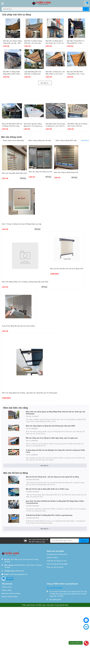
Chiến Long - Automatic (45, 605)
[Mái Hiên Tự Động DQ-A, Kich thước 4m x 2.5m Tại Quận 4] (55, 28)
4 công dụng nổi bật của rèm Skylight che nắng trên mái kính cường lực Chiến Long (55, 451)
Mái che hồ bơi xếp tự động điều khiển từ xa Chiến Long (47, 489)
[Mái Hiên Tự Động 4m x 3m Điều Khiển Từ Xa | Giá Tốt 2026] (55, 59)
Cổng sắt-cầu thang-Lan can (57, 561)
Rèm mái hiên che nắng (15, 407)
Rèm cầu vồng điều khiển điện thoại (14, 173)
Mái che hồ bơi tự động (15, 472)
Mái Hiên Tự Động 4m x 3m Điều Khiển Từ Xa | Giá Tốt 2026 (55, 74)
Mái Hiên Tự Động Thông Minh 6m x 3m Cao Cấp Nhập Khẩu (33, 43)
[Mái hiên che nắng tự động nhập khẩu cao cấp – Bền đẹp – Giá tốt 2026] (12, 28)
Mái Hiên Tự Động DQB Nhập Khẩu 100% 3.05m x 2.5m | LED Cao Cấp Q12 (12, 74)
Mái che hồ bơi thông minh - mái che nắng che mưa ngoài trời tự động (52, 477)
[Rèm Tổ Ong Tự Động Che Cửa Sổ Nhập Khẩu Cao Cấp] (21, 201)
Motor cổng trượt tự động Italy (13, 140)
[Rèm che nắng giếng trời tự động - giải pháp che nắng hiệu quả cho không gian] (29, 362)
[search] (86, 9)
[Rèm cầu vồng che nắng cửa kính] (40, 157)
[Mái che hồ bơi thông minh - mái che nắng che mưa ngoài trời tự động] (13, 480)
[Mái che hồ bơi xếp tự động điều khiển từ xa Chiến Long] (13, 492)
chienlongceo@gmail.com (18, 574)
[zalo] (86, 627)
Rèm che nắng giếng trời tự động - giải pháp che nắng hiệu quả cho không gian (29, 393)
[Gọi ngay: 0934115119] (86, 643)
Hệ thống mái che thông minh (57, 554)
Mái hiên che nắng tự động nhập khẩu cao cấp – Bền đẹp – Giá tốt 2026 (12, 43)
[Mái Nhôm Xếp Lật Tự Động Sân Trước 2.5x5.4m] (77, 111)
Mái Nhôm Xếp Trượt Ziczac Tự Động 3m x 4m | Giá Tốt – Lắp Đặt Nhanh (55, 126)
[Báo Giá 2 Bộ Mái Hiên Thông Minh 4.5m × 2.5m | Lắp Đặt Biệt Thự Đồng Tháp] (76, 59)
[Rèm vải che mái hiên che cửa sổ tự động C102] (66, 249)
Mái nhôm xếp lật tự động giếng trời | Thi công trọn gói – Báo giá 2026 (33, 126)
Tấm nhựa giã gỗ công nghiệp (57, 564)
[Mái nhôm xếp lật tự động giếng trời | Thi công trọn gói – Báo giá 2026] (34, 111)
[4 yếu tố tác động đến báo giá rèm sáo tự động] (18, 306)
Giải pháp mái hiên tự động (16, 14)
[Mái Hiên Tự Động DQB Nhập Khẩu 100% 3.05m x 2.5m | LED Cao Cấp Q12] (12, 59)
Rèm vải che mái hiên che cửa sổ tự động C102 (66, 268)
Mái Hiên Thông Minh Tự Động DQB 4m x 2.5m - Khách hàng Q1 (75, 43)
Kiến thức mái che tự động (11, 593)
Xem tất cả (44, 83)
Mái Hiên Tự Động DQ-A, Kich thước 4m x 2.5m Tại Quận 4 (55, 43)
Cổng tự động (6, 590)
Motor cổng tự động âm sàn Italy (39, 140)
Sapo (66, 605)
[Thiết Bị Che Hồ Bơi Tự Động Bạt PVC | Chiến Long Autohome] (13, 518)
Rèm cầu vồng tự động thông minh (66, 172)
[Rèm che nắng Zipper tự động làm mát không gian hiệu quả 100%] (13, 428)
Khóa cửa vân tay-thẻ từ (55, 567)
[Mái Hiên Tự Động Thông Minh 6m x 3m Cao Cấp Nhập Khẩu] (34, 28)
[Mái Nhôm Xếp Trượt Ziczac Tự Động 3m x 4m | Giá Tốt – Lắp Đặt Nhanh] (56, 111)
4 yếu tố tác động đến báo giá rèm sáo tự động (18, 326)
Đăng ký (84, 541)
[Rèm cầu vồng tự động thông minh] (66, 157)
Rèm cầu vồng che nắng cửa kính (40, 172)
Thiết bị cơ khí (7, 587)
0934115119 (19, 571)
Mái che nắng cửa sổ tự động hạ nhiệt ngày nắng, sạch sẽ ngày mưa (52, 438)
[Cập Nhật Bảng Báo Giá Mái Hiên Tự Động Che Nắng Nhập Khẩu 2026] (34, 59)
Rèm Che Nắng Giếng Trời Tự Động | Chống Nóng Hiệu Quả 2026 (25, 282)
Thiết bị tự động (52, 557)
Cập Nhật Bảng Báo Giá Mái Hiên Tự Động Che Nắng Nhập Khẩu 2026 (32, 74)
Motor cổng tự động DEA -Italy (66, 140)
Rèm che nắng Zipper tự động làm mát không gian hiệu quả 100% (50, 426)
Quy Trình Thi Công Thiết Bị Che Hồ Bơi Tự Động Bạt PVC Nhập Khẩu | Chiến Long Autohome (55, 502)
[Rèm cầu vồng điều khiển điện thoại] (14, 157)
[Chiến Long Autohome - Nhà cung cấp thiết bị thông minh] (45, 3)
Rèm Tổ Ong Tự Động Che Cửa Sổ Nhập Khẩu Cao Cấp (21, 224)
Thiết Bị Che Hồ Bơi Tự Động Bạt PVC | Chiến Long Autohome (49, 515)
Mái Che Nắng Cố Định (10, 596)
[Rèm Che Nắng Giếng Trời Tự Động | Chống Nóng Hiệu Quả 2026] (25, 255)
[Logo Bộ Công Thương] (7, 578)
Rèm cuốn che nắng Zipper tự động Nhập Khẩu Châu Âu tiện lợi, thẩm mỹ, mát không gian (55, 413)
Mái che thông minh (11, 137)
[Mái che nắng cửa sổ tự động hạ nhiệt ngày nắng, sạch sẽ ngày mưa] (13, 441)
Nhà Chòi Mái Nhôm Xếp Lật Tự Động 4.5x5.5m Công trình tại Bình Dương (12, 126)
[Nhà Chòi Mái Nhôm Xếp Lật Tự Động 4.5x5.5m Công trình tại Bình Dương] (12, 111)
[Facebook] (86, 620)
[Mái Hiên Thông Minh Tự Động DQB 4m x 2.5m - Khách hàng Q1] (76, 28)
